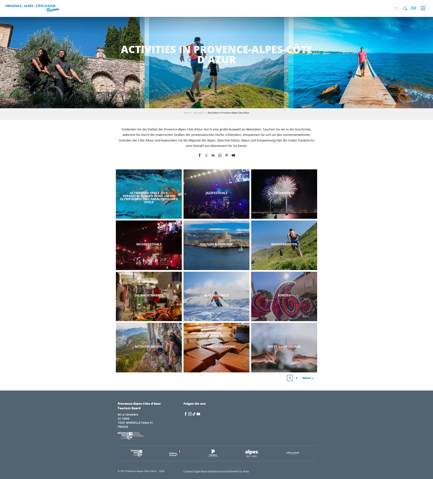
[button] (405, 8)
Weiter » (307, 378)
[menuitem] (32, 9)
